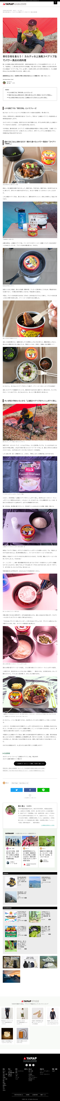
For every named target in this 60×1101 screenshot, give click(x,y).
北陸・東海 (5, 1079)
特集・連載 (54, 1069)
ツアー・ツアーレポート (44, 1071)
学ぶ (9, 1069)
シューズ (17, 1077)
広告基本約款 (35, 1094)
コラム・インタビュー (33, 1077)
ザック (17, 1074)
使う (17, 1069)
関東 (4, 1082)
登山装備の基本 (11, 1072)
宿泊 (16, 1072)
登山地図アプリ (32, 1079)
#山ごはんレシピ (23, 783)
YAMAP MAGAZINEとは (18, 1094)
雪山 (4, 1080)
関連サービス (43, 1094)
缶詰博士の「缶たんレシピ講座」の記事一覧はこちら (30, 763)
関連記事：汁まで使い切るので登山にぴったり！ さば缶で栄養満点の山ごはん (23, 770)
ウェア (17, 1079)
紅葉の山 (4, 1085)
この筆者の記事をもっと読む (48, 825)
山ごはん (30, 1080)
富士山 (4, 1071)
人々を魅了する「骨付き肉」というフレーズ (20, 92)
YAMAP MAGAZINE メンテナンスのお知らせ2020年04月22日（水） (30, 0)
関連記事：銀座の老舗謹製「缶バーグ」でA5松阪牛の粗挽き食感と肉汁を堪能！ (24, 768)
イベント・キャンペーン (45, 1074)
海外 (4, 1072)
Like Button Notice (6, 79)
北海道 (4, 1083)
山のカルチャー (32, 1075)
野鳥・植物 (31, 1071)
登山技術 (10, 1075)
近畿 (4, 1075)
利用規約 (27, 1094)
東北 (4, 1087)
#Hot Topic (15, 783)
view (12, 79)
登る (4, 1069)
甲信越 (4, 1077)
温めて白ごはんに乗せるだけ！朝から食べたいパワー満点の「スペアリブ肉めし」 (30, 95)
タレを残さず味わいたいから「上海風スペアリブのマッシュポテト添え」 (28, 97)
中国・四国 (5, 1074)
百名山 (4, 1090)
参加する (42, 1069)
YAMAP (53, 1071)
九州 (4, 1088)
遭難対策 (10, 1074)
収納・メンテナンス (19, 1071)
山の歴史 (30, 1074)
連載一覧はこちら (45, 76)
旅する (26, 1069)
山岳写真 (10, 1071)
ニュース (30, 1072)
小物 (16, 1075)
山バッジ (41, 1072)
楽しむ (30, 1069)
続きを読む (36, 822)
